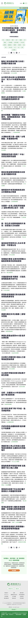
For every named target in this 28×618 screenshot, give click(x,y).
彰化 (3, 40)
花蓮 (24, 45)
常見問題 (6, 596)
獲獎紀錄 (14, 598)
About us (6, 594)
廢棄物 (4, 45)
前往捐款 (14, 570)
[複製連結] (19, 52)
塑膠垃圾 (8, 40)
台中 (15, 47)
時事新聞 (12, 36)
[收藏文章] (8, 52)
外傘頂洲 (22, 42)
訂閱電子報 (10, 588)
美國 (13, 40)
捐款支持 (17, 588)
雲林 (22, 47)
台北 (19, 47)
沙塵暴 (20, 40)
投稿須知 (22, 596)
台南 (16, 40)
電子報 (21, 3)
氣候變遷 (10, 42)
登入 (26, 3)
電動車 (15, 45)
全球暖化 (14, 50)
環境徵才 (6, 592)
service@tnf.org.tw (16, 607)
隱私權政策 (6, 598)
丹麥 (6, 47)
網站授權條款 (21, 594)
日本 (25, 40)
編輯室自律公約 (14, 594)
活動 (14, 592)
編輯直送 (16, 36)
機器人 (5, 42)
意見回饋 (22, 598)
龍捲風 (19, 45)
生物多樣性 (16, 42)
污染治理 (10, 47)
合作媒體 (14, 596)
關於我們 (22, 592)
